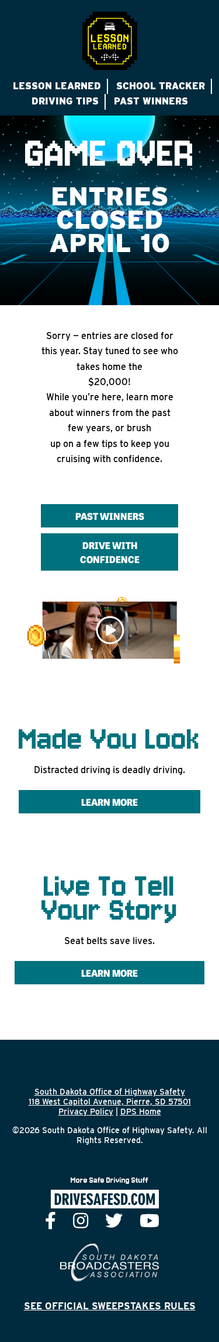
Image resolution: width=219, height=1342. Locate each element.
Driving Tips (65, 101)
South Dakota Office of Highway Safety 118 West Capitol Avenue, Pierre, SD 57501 (110, 1096)
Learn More (109, 802)
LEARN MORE (109, 973)
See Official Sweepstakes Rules (110, 1306)
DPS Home (140, 1111)
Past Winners (151, 101)
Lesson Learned (57, 86)
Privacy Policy (85, 1111)
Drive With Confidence (110, 552)
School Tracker (160, 86)
